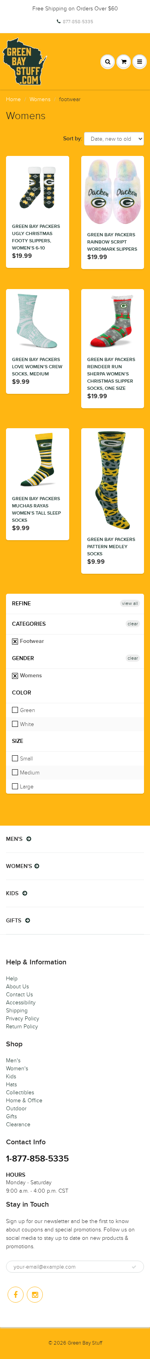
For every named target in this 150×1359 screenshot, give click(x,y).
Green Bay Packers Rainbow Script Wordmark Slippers (112, 242)
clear (133, 624)
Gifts (11, 1116)
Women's (17, 1068)
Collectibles (20, 1092)
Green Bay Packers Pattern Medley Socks (111, 547)
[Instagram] (35, 1295)
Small (25, 758)
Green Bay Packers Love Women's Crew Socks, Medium (37, 367)
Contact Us (19, 994)
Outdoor (16, 1108)
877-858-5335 (78, 21)
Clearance (18, 1124)
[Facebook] (16, 1295)
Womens (40, 99)
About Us (17, 986)
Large (26, 786)
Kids (11, 1076)
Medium (29, 772)
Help (12, 978)
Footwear (31, 641)
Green (26, 710)
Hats (11, 1084)
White (26, 724)
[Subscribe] (134, 1267)
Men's (13, 1060)
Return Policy (22, 1026)
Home (13, 99)
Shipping (17, 1010)
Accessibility (21, 1002)
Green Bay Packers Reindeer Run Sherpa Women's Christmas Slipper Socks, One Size (111, 374)
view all (130, 603)
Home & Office (24, 1100)
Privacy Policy (22, 1018)
